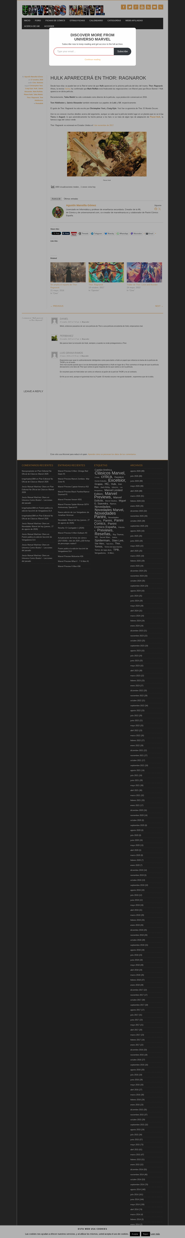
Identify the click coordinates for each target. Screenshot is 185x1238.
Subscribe (122, 51)
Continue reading (92, 59)
